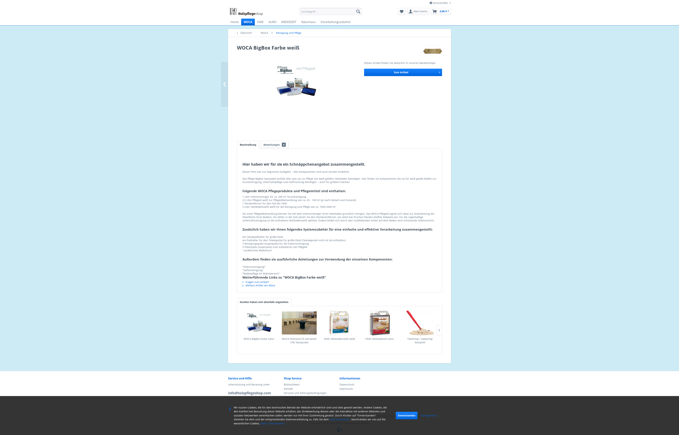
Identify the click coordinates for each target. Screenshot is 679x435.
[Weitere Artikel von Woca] (432, 51)
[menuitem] (331, 11)
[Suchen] (358, 11)
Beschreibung (248, 144)
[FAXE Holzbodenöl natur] (379, 323)
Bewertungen (274, 144)
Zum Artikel (401, 72)
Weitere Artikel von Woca (260, 285)
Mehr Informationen (273, 423)
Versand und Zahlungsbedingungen (305, 393)
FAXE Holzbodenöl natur (379, 338)
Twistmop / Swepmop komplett (420, 340)
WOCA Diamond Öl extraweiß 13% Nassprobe (299, 340)
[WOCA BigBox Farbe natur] (259, 323)
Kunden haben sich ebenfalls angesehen (264, 302)
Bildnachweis (292, 384)
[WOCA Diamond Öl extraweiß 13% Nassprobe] (299, 323)
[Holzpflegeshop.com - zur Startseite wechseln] (246, 12)
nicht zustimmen (339, 419)
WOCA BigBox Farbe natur (259, 338)
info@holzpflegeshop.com (249, 393)
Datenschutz (347, 384)
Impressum (346, 388)
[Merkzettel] (401, 11)
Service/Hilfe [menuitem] (440, 3)
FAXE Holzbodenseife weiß (339, 338)
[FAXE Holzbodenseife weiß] (339, 323)
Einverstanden (406, 415)
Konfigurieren (429, 415)
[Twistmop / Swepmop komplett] (419, 323)
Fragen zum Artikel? (257, 282)
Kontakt (288, 388)
